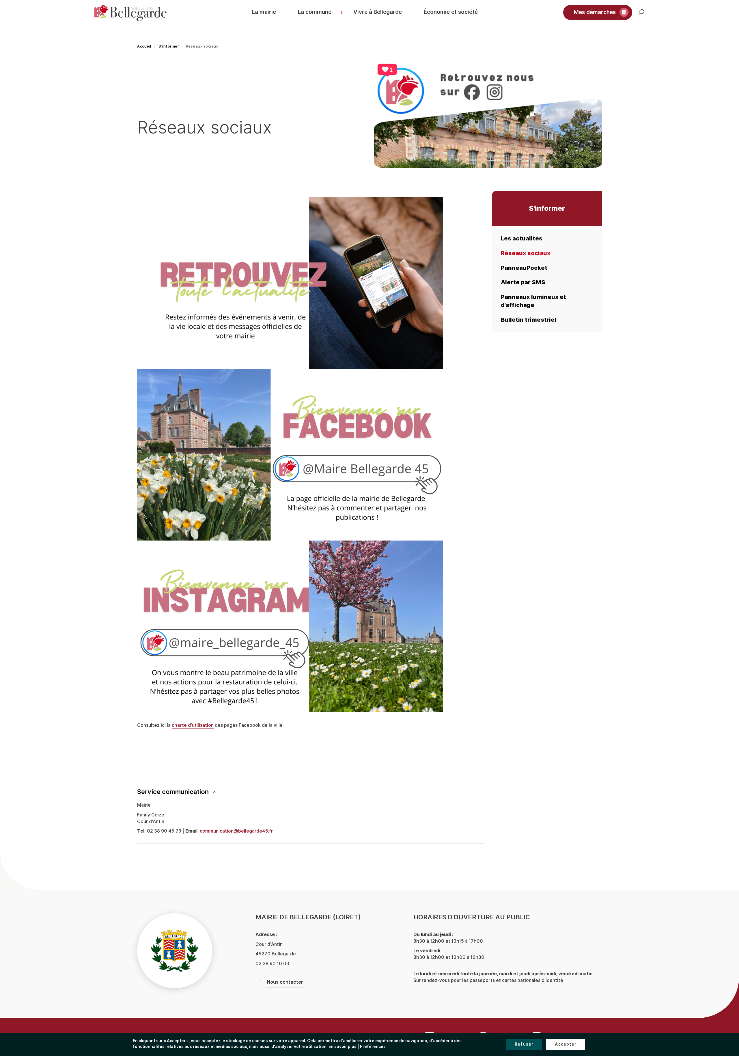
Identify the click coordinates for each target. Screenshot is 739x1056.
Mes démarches (595, 12)
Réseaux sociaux (525, 253)
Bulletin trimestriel (528, 319)
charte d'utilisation (193, 725)
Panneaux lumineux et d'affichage (533, 301)
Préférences (373, 1047)
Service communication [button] (173, 792)
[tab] (310, 792)
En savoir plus (343, 1047)
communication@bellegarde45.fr (236, 831)
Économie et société (451, 12)
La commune (314, 12)
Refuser (524, 1044)
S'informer (168, 46)
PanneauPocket (524, 267)
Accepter (565, 1044)
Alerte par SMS (523, 282)
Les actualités (521, 238)
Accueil (144, 46)
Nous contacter (285, 982)
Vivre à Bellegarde (377, 12)
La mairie (264, 12)
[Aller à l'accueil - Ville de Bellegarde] (130, 13)
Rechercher (645, 15)
